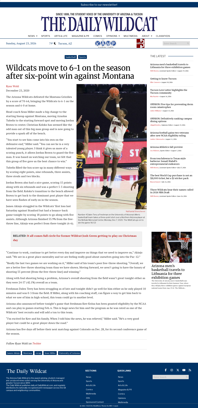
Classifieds (163, 36)
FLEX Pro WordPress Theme (96, 406)
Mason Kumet (155, 182)
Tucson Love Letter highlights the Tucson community (168, 91)
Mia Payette (154, 96)
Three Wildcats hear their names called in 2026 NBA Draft (171, 191)
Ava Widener (154, 151)
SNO (110, 406)
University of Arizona (69, 353)
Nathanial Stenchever (135, 211)
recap (38, 353)
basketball (71, 57)
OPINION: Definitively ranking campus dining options (171, 120)
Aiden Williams (155, 111)
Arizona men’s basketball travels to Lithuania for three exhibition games (170, 66)
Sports (45, 36)
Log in (116, 406)
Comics (97, 36)
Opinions (111, 36)
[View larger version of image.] (112, 146)
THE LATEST (158, 56)
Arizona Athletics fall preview (166, 147)
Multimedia (131, 36)
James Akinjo (13, 353)
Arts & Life (60, 36)
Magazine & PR (80, 36)
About (146, 36)
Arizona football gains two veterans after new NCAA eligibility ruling (169, 134)
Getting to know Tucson (163, 78)
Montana (27, 353)
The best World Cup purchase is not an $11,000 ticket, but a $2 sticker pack (171, 177)
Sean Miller (50, 353)
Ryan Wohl (12, 86)
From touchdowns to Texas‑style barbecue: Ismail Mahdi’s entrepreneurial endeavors (168, 161)
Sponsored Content (95, 402)
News (31, 36)
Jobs (88, 398)
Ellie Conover (155, 82)
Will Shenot (154, 71)
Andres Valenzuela (157, 139)
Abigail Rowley (155, 125)
